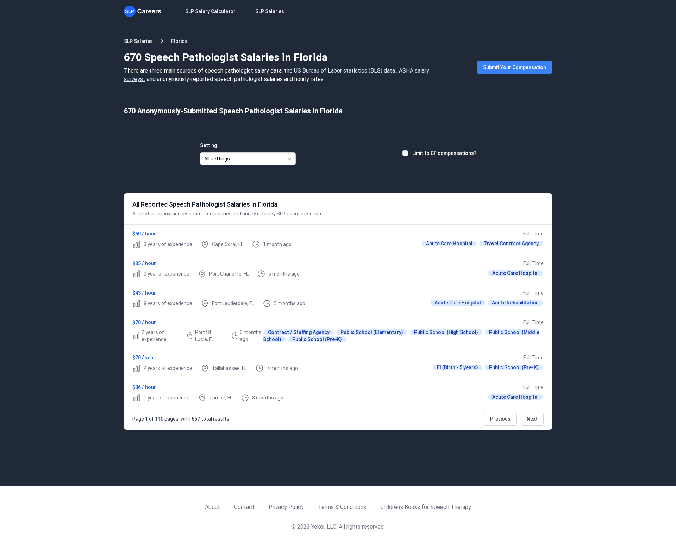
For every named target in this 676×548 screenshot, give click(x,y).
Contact (244, 507)
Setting (208, 145)
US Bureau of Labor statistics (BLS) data (345, 70)
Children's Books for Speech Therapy (425, 507)
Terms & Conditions (342, 507)
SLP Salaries (269, 11)
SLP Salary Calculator (210, 11)
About (212, 507)
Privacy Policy (286, 507)
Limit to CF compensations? (444, 153)
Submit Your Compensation (514, 67)
